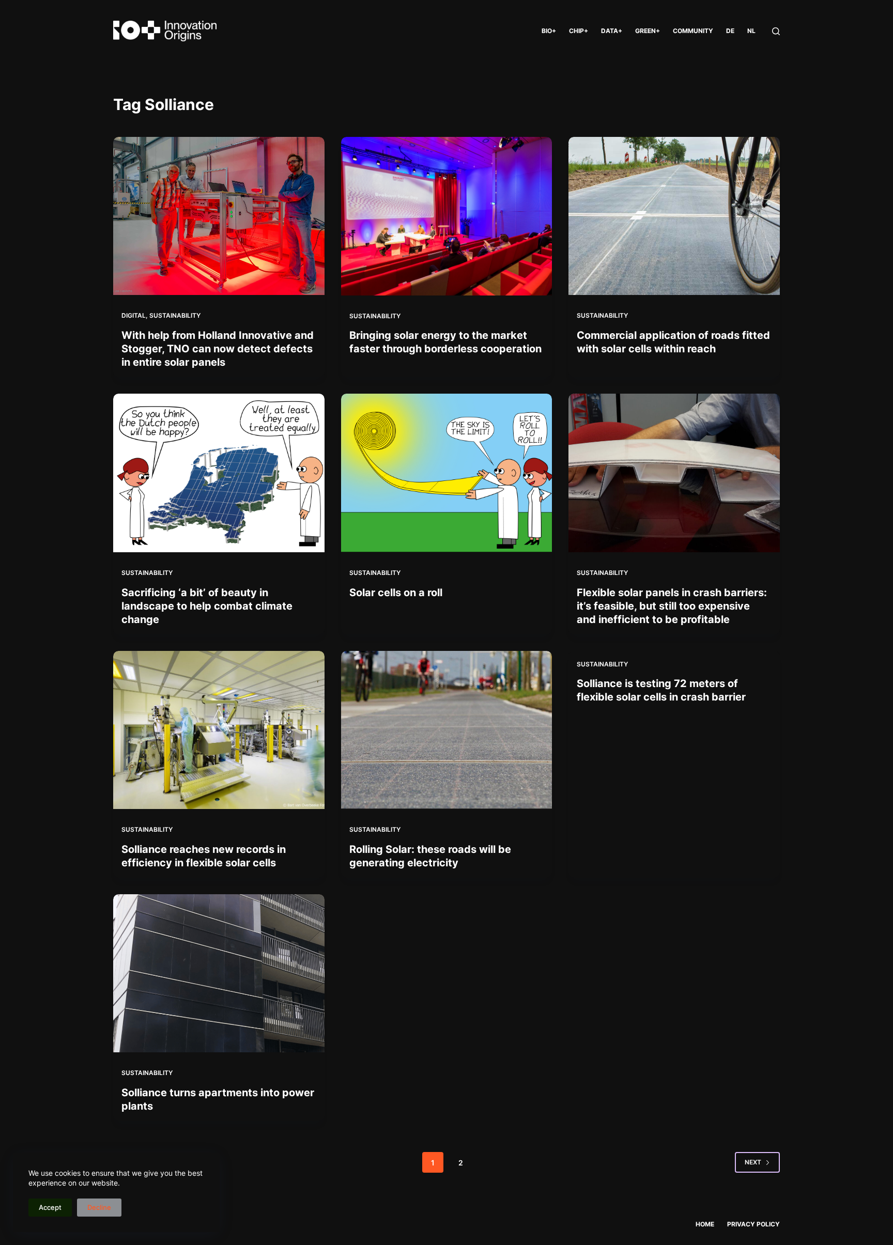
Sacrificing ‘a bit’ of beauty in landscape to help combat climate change (206, 606)
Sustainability (175, 315)
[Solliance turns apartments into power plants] (219, 973)
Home (705, 1224)
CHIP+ (578, 31)
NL (751, 31)
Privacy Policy (753, 1224)
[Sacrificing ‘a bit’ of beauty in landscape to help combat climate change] (219, 473)
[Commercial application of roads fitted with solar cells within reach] (674, 216)
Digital (133, 315)
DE (730, 31)
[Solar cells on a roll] (446, 473)
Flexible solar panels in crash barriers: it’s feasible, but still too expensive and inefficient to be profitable (672, 606)
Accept (50, 1207)
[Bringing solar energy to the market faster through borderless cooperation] (446, 216)
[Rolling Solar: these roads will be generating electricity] (446, 730)
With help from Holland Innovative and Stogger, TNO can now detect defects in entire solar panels (217, 348)
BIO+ (549, 31)
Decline (99, 1207)
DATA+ (611, 31)
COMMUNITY (693, 31)
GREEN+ (647, 31)
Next (753, 1162)
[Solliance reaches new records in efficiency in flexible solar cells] (219, 730)
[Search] (776, 31)
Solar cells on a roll (395, 592)
